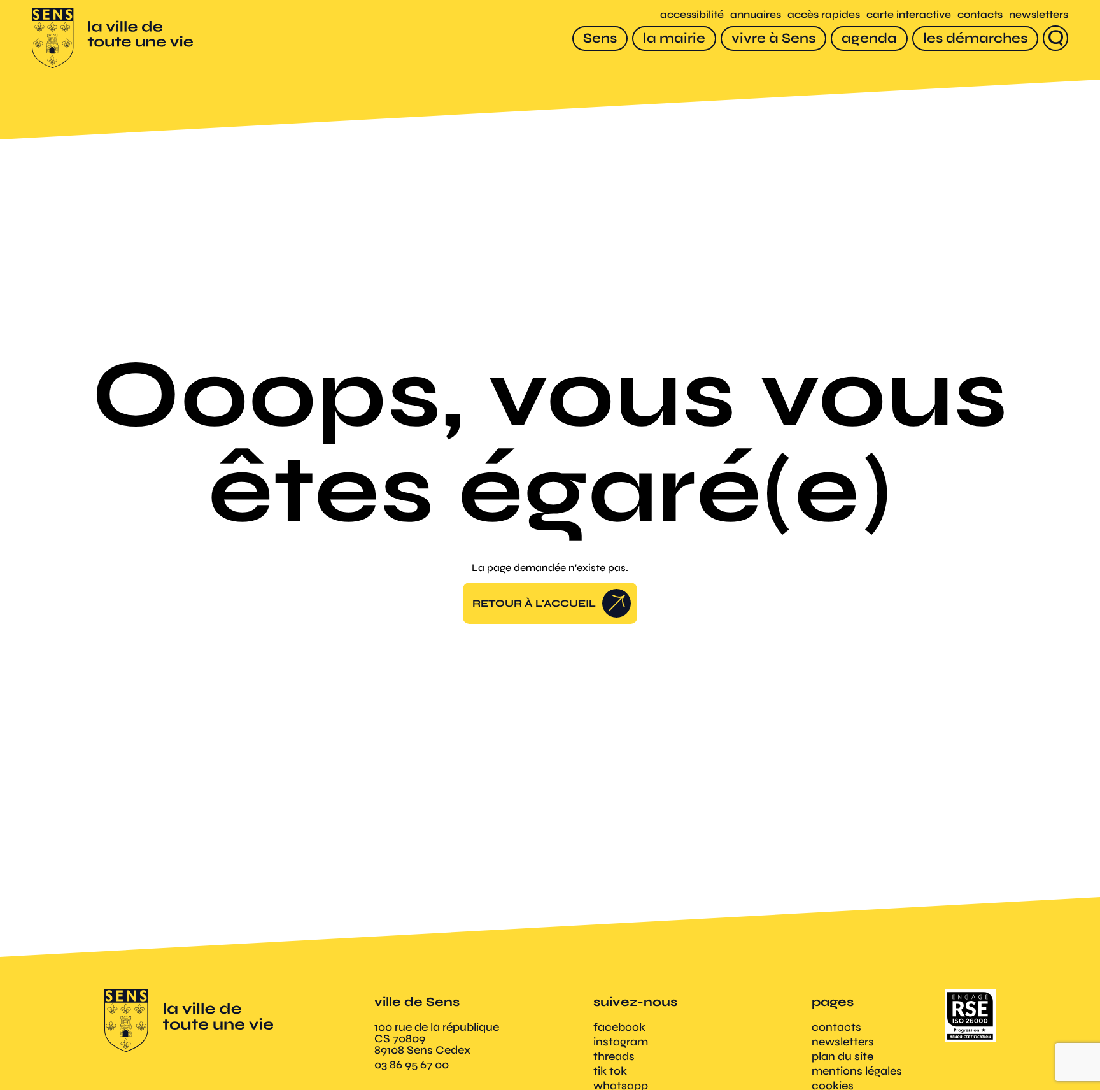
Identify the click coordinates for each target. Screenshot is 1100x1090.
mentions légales (857, 1071)
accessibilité (692, 14)
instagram (620, 1042)
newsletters (1038, 14)
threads (614, 1056)
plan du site (842, 1056)
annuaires (755, 14)
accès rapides (823, 14)
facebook (619, 1027)
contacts (980, 14)
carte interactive (908, 14)
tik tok (610, 1071)
